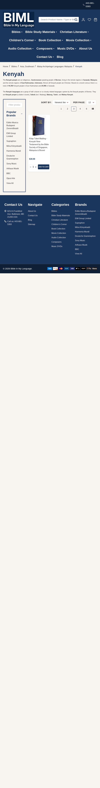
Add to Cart (44, 167)
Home (5, 66)
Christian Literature (73, 32)
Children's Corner (21, 40)
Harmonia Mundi (13, 151)
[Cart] (95, 19)
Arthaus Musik (12, 168)
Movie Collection (77, 40)
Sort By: (46, 102)
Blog (60, 56)
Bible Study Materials (40, 32)
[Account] (83, 19)
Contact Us (44, 56)
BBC (8, 173)
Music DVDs (65, 48)
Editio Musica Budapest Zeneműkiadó (12, 125)
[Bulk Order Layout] (92, 108)
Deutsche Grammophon (12, 157)
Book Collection (50, 40)
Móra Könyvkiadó (14, 146)
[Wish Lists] (89, 19)
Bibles (16, 32)
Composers (44, 48)
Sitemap (31, 224)
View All (10, 183)
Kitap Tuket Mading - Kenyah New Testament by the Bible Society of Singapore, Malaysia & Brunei (39, 144)
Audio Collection (20, 48)
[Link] (18, 20)
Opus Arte (10, 178)
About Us (85, 48)
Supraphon (11, 141)
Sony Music (11, 164)
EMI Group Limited (11, 134)
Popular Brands (11, 113)
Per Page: (79, 102)
